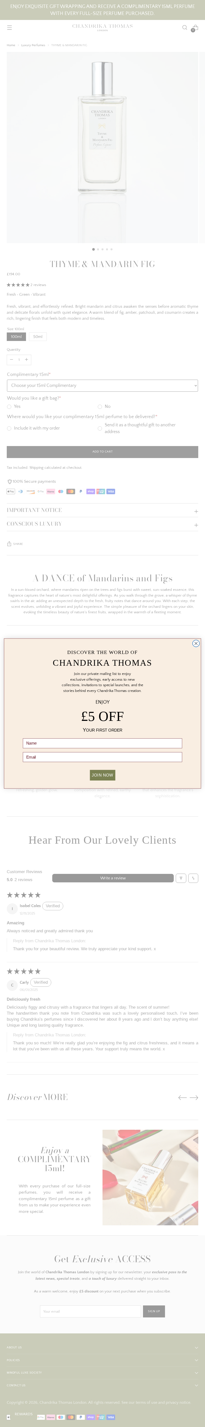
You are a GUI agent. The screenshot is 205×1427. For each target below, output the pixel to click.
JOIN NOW (102, 775)
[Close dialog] (196, 643)
